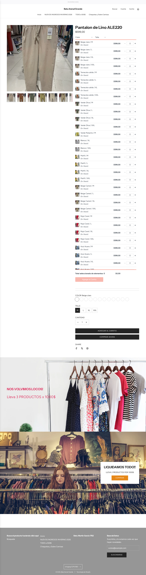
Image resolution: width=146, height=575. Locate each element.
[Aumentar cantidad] (86, 322)
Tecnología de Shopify (83, 572)
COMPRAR (120, 478)
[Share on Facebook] (76, 349)
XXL (94, 310)
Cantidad (80, 317)
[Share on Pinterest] (87, 349)
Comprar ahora (107, 337)
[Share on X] (81, 349)
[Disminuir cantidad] (77, 322)
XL (89, 310)
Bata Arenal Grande (73, 9)
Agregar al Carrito (89, 279)
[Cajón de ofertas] (138, 9)
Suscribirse (117, 555)
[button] (8, 58)
